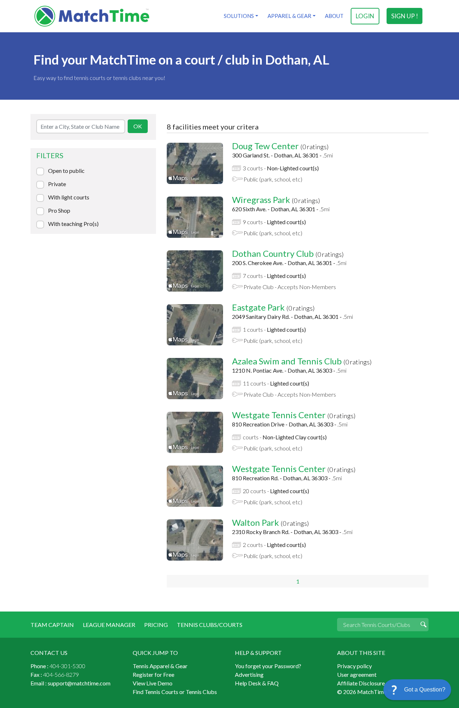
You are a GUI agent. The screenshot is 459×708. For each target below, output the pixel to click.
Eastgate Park (258, 307)
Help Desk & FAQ (257, 683)
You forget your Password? (268, 665)
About (334, 16)
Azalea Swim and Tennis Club (287, 361)
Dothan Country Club (273, 253)
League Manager (109, 624)
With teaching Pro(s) (73, 224)
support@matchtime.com (79, 683)
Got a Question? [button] (424, 689)
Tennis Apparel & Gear (160, 665)
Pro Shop (59, 210)
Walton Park (255, 522)
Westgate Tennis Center (279, 415)
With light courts (68, 197)
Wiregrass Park (261, 199)
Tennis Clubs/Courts (209, 624)
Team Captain (52, 624)
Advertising (249, 674)
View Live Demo (152, 683)
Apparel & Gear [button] (289, 16)
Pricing (156, 624)
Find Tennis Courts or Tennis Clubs (175, 691)
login (365, 16)
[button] (417, 689)
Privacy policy (354, 665)
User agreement (357, 674)
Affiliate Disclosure (361, 683)
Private (57, 184)
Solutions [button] (239, 16)
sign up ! (404, 16)
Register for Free (153, 674)
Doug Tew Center (265, 146)
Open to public (66, 170)
